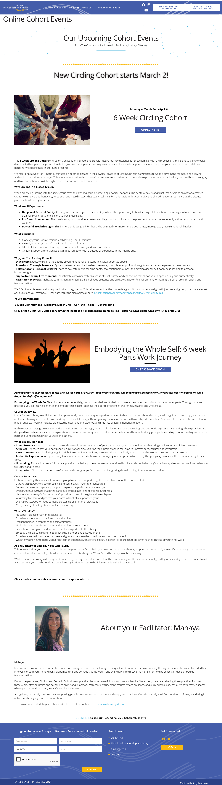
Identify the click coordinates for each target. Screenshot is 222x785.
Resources (102, 7)
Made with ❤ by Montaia (194, 783)
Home (51, 7)
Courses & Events (66, 7)
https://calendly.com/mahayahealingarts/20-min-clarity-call (128, 293)
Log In (116, 7)
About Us (86, 7)
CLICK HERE (83, 718)
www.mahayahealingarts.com (109, 704)
